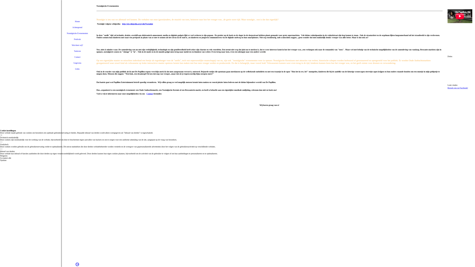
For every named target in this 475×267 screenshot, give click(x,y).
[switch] (1, 135)
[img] (77, 9)
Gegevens (77, 63)
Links (77, 69)
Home (77, 21)
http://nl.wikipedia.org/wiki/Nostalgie (137, 24)
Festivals (77, 39)
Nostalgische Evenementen (77, 33)
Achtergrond (77, 27)
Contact (77, 57)
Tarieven (77, 51)
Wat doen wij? (77, 45)
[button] (109, 156)
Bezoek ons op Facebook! (458, 88)
